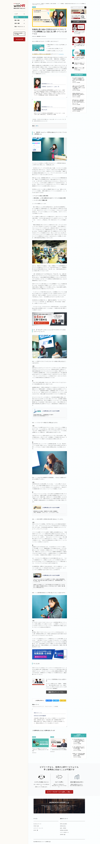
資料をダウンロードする (56, 692)
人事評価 (56, 706)
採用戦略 (34, 7)
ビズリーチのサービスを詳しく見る (59, 792)
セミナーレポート (49, 706)
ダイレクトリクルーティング (38, 706)
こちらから (61, 54)
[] (37, 125)
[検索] (85, 7)
